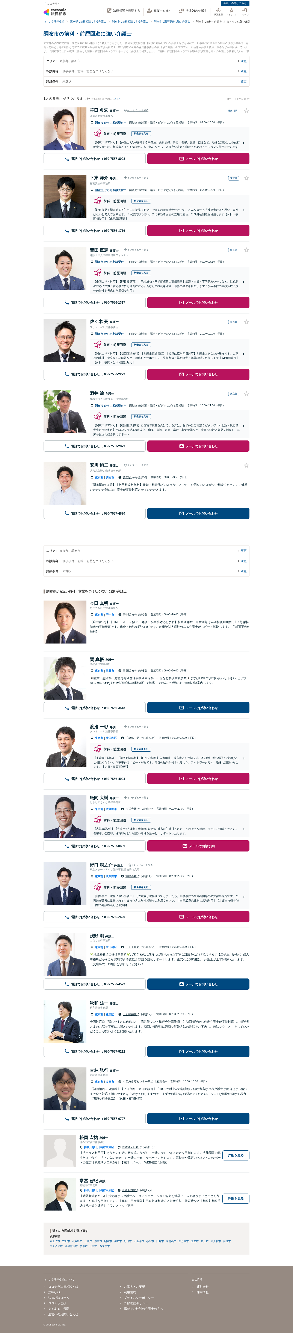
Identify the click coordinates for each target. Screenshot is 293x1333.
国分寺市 (183, 1241)
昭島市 (108, 1241)
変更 (244, 61)
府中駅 (127, 614)
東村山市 (171, 1241)
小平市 (150, 1241)
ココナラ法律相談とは (63, 1286)
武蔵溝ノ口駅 (130, 1147)
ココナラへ (53, 3)
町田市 (128, 1241)
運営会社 (202, 1286)
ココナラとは (57, 1303)
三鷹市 (110, 670)
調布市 (99, 122)
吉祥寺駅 (131, 808)
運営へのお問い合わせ (63, 1314)
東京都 (99, 477)
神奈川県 (89, 1147)
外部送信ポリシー (136, 1303)
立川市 (66, 1241)
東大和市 (216, 1241)
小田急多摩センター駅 (137, 1081)
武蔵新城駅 (129, 1190)
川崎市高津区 (105, 1147)
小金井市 (139, 1241)
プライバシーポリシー (139, 1297)
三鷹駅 (127, 670)
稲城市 (93, 1246)
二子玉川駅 (132, 947)
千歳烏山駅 (132, 738)
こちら (118, 99)
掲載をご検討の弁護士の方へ (143, 1308)
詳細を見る (236, 1155)
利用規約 (130, 1292)
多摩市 (110, 1081)
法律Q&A (54, 1292)
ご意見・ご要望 (134, 1286)
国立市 (195, 1241)
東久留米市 (56, 1246)
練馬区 (110, 1014)
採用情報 (202, 1292)
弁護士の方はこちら (235, 3)
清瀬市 (227, 1241)
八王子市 (55, 1241)
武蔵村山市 (71, 1246)
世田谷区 (111, 738)
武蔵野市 (111, 809)
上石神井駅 (130, 1014)
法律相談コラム (58, 1297)
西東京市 (105, 1246)
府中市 (110, 614)
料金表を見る (141, 133)
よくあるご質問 (58, 1308)
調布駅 (127, 477)
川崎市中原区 (105, 1190)
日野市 (160, 1241)
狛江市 (204, 1241)
